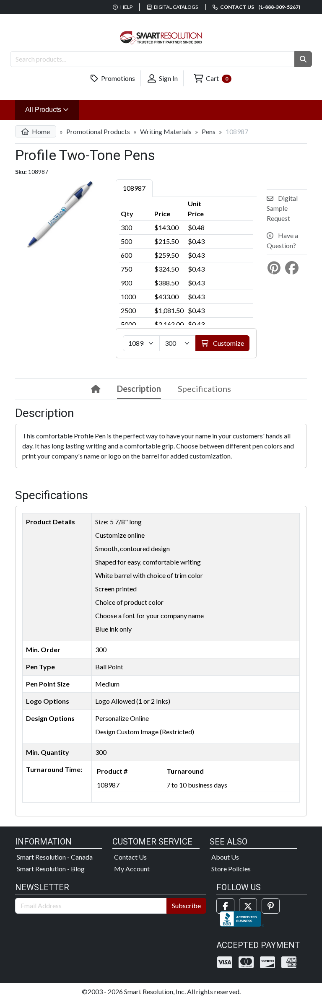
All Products (52, 109)
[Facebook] (225, 906)
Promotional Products (98, 131)
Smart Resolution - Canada (55, 857)
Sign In (168, 78)
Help (125, 7)
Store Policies (231, 869)
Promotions (117, 78)
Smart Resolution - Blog (51, 869)
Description (139, 388)
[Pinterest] (271, 906)
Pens (209, 131)
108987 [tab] (134, 188)
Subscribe (186, 905)
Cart (216, 78)
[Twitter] (248, 906)
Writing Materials (166, 131)
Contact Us (130, 857)
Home (40, 131)
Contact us (259, 7)
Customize (228, 343)
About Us (225, 857)
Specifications (204, 388)
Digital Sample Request (282, 208)
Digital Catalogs (175, 7)
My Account (132, 869)
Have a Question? (282, 240)
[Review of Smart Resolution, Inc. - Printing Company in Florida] (242, 918)
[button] (303, 59)
